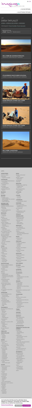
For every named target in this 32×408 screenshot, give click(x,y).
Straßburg (5, 317)
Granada (19, 285)
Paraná (3, 227)
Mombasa (18, 180)
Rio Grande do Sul (6, 231)
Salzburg (19, 357)
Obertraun (20, 361)
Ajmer (3, 350)
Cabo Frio (5, 238)
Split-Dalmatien (20, 189)
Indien (3, 339)
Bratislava (19, 271)
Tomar (19, 249)
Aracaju (4, 244)
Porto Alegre (6, 232)
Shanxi (3, 258)
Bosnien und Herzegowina (5, 204)
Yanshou (4, 251)
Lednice (19, 305)
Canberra (5, 182)
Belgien (3, 195)
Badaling (4, 248)
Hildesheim (5, 281)
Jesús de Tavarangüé (23, 233)
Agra (3, 361)
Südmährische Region (22, 302)
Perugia (4, 389)
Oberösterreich (20, 358)
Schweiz (18, 265)
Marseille (4, 324)
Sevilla (19, 288)
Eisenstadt (20, 354)
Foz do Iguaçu (6, 230)
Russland (19, 253)
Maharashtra (5, 345)
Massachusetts (20, 339)
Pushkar (4, 356)
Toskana (3, 376)
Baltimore (20, 337)
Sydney (4, 184)
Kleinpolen (19, 238)
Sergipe (3, 243)
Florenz (4, 377)
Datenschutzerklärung (7, 405)
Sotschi (19, 261)
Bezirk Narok (19, 177)
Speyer (4, 285)
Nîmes (3, 320)
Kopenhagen (5, 296)
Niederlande (19, 216)
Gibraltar (4, 331)
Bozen (4, 385)
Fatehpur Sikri (6, 362)
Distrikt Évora (20, 250)
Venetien (3, 390)
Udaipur (4, 359)
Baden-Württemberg (7, 265)
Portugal (18, 241)
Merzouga (20, 207)
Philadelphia (20, 345)
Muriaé (4, 225)
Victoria (3, 186)
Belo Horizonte (6, 223)
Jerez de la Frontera (23, 286)
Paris (3, 329)
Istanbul (18, 310)
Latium (3, 371)
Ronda (19, 287)
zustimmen (26, 405)
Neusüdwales (5, 183)
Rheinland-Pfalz (5, 283)
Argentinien (4, 173)
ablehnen (18, 405)
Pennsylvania (19, 344)
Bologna (4, 367)
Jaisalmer (4, 354)
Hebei (2, 252)
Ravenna (4, 369)
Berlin (3, 271)
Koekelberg (5, 198)
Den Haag (19, 222)
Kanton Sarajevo (6, 210)
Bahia (2, 217)
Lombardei (4, 374)
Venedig (4, 392)
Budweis (19, 301)
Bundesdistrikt (5, 219)
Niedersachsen (5, 279)
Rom (3, 372)
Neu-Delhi (5, 343)
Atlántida (20, 318)
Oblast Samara (20, 257)
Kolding (4, 304)
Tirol (17, 365)
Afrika (3, 23)
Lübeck (4, 290)
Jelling (4, 303)
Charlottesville (21, 348)
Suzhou (4, 256)
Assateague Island (22, 336)
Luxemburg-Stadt (22, 201)
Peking (4, 250)
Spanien (18, 281)
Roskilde (4, 299)
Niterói (4, 239)
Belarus (3, 192)
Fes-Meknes (19, 208)
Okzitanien (4, 319)
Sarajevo (4, 211)
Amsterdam (20, 218)
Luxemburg (19, 199)
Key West (19, 331)
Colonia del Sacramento (20, 322)
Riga (18, 193)
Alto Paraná (19, 227)
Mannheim (5, 267)
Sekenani (19, 178)
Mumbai (4, 346)
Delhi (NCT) (4, 341)
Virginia (18, 347)
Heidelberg (5, 266)
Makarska (19, 190)
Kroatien (18, 183)
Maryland (19, 335)
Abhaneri (4, 349)
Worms (4, 288)
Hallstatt (19, 359)
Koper (18, 275)
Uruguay (18, 315)
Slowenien (19, 272)
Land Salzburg (20, 355)
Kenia (17, 173)
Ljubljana (19, 278)
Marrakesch (20, 212)
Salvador (4, 218)
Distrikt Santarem (21, 247)
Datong (4, 259)
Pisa (3, 380)
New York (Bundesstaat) (22, 341)
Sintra (19, 246)
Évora (18, 251)
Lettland (18, 192)
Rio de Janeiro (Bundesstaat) (5, 235)
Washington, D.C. (20, 350)
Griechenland (5, 333)
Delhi (3, 342)
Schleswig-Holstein (6, 289)
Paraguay (19, 225)
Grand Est (4, 314)
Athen (4, 335)
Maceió (4, 215)
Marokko (22, 23)
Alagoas (3, 214)
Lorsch (4, 277)
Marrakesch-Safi (20, 211)
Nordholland (20, 217)
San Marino (19, 263)
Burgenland (19, 353)
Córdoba (19, 283)
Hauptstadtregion (6, 294)
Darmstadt (5, 274)
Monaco (18, 214)
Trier (3, 287)
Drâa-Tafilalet (20, 204)
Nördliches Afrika (12, 23)
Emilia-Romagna (5, 366)
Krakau (19, 239)
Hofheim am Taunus (7, 276)
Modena (4, 368)
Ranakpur (5, 357)
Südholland (19, 220)
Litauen (18, 195)
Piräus (4, 337)
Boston (19, 340)
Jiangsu (3, 255)
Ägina (3, 338)
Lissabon (19, 243)
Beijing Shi (4, 247)
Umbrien (3, 386)
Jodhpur (4, 355)
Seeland (3, 298)
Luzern (19, 267)
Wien (17, 370)
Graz (18, 363)
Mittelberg (20, 369)
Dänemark (4, 292)
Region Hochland (21, 297)
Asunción (18, 229)
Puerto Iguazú (6, 177)
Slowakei (18, 269)
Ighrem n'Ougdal (22, 205)
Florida (18, 330)
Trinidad (19, 234)
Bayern (3, 268)
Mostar (4, 208)
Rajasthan (4, 348)
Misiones (3, 176)
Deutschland (5, 263)
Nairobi (18, 181)
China (2, 246)
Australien (4, 179)
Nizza (3, 325)
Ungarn (18, 312)
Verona (4, 393)
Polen (17, 236)
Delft (18, 221)
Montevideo (19, 323)
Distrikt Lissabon (21, 242)
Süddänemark (5, 300)
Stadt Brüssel (6, 201)
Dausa (4, 351)
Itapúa (17, 231)
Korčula (19, 187)
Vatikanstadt (20, 325)
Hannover (5, 280)
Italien (3, 364)
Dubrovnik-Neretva (21, 185)
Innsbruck (20, 366)
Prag (17, 295)
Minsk (2, 193)
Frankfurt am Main (7, 275)
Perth (3, 190)
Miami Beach (20, 332)
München (5, 270)
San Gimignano (6, 381)
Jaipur (4, 352)
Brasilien (3, 213)
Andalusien (19, 282)
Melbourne (5, 187)
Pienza (4, 379)
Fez (18, 209)
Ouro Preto (5, 226)
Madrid (19, 292)
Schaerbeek (5, 200)
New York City (21, 343)
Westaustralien (5, 189)
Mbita (18, 176)
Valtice (19, 307)
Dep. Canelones (20, 317)
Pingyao (4, 261)
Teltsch (19, 298)
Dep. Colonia (19, 320)
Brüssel (3, 196)
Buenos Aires (4, 175)
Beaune (4, 311)
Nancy (4, 315)
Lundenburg (20, 306)
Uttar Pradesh (5, 360)
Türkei (18, 309)
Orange (4, 326)
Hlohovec (20, 303)
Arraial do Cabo (6, 236)
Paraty (4, 240)
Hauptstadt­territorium (7, 181)
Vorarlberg (19, 367)
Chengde (4, 254)
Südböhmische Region (22, 300)
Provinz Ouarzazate (21, 26)
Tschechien (19, 294)
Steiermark (19, 362)
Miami (18, 333)
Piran (18, 279)
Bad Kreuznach (6, 284)
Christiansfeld (6, 302)
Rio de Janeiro (6, 241)
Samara (19, 258)
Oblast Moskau (20, 255)
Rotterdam (20, 223)
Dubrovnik (20, 186)
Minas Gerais (4, 222)
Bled (18, 274)
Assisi (3, 388)
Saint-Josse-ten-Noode (8, 199)
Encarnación (20, 232)
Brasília (4, 221)
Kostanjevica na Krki (23, 276)
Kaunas (19, 196)
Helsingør (5, 295)
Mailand (4, 375)
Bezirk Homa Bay (20, 175)
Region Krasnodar (21, 260)
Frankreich (4, 307)
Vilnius (19, 198)
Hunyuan (4, 260)
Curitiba (4, 228)
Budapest (18, 314)
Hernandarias (21, 228)
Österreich (19, 351)
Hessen (3, 273)
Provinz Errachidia (12, 26)
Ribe (3, 305)
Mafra (19, 245)
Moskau (19, 256)
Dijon (3, 312)
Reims (3, 316)
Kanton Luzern (20, 266)
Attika (3, 334)
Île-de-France (5, 328)
